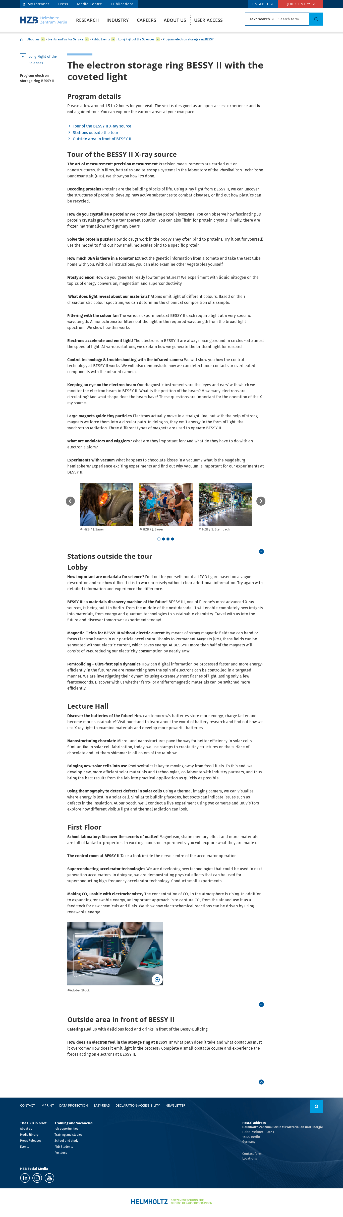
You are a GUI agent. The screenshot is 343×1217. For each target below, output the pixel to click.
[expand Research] (43, 39)
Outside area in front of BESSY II (102, 139)
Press (63, 4)
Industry (117, 20)
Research (87, 20)
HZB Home (21, 39)
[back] (70, 501)
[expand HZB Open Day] (158, 39)
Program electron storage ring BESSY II (189, 39)
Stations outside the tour (95, 132)
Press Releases (30, 1140)
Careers (146, 20)
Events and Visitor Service (65, 39)
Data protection (73, 1105)
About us (175, 20)
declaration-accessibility (138, 1105)
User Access (208, 20)
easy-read (102, 1105)
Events (24, 1146)
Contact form (252, 1154)
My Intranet (38, 4)
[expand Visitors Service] (113, 39)
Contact (27, 1105)
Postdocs (60, 1153)
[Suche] (316, 19)
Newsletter (175, 1105)
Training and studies (68, 1134)
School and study (66, 1140)
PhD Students (63, 1146)
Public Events (101, 39)
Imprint (47, 1105)
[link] (261, 551)
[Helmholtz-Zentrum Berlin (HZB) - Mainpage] (43, 20)
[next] (260, 501)
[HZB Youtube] (49, 1178)
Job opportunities (66, 1128)
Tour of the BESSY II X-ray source (102, 126)
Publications (122, 4)
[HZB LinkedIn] (25, 1178)
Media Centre (89, 4)
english (260, 4)
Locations (249, 1158)
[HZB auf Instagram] (37, 1178)
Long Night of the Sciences (136, 39)
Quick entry (297, 4)
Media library (29, 1134)
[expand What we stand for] (87, 39)
